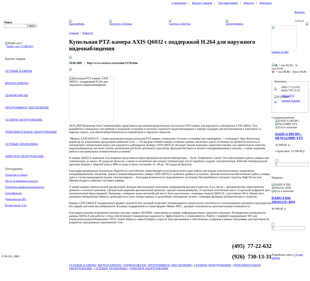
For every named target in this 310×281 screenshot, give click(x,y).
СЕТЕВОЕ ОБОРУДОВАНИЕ (23, 119)
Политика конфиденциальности (24, 187)
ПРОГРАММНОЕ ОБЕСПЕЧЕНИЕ (27, 107)
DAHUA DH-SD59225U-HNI (283, 200)
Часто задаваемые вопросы (21, 180)
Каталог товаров (202, 2)
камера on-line (280, 52)
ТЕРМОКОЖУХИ (16, 95)
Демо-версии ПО (15, 199)
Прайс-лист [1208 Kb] (19, 46)
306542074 (287, 95)
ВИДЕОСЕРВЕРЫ (16, 83)
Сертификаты (13, 193)
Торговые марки (228, 2)
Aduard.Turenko (290, 100)
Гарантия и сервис (16, 174)
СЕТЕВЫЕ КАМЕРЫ (18, 71)
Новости (248, 2)
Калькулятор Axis (16, 205)
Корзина (300, 12)
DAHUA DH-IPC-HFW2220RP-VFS (289, 136)
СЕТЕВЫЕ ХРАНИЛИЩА (21, 144)
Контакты (266, 2)
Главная (74, 33)
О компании (178, 2)
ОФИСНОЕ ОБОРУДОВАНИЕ (24, 156)
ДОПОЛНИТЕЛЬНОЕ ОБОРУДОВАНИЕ (31, 131)
